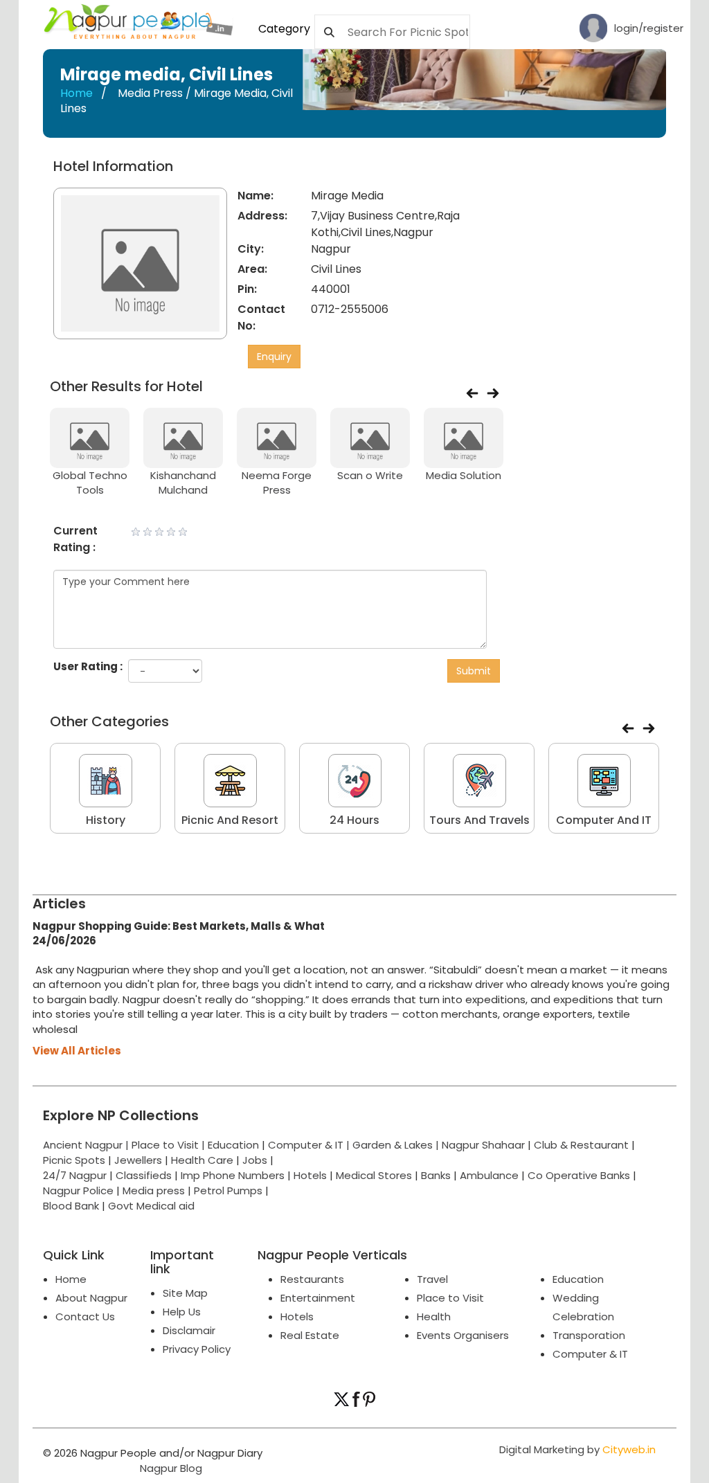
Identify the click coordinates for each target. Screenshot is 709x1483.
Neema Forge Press (277, 482)
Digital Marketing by (577, 1449)
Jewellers (138, 1160)
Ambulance (489, 1175)
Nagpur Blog (169, 1468)
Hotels (310, 1175)
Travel (432, 1279)
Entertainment (317, 1298)
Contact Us (85, 1316)
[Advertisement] (615, 245)
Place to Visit (450, 1298)
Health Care (202, 1160)
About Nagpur (91, 1298)
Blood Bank (71, 1205)
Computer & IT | (310, 1145)
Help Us (182, 1311)
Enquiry (274, 356)
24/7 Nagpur (75, 1175)
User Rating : (88, 666)
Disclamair (189, 1330)
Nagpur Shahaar (483, 1145)
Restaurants (312, 1279)
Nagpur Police (78, 1190)
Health (434, 1316)
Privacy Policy (197, 1349)
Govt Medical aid (151, 1205)
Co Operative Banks (579, 1175)
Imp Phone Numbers (233, 1175)
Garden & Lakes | (397, 1145)
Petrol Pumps (228, 1190)
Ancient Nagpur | (87, 1145)
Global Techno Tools (90, 482)
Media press (154, 1190)
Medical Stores (374, 1175)
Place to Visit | (170, 1145)
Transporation (589, 1335)
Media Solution (463, 475)
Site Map (185, 1293)
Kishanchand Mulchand (183, 482)
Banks (436, 1175)
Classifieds (144, 1175)
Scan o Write (370, 475)
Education (235, 1145)
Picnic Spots (74, 1160)
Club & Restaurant (581, 1145)
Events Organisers (463, 1335)
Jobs (254, 1160)
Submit (473, 671)
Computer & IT (590, 1354)
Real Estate (309, 1335)
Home (76, 93)
